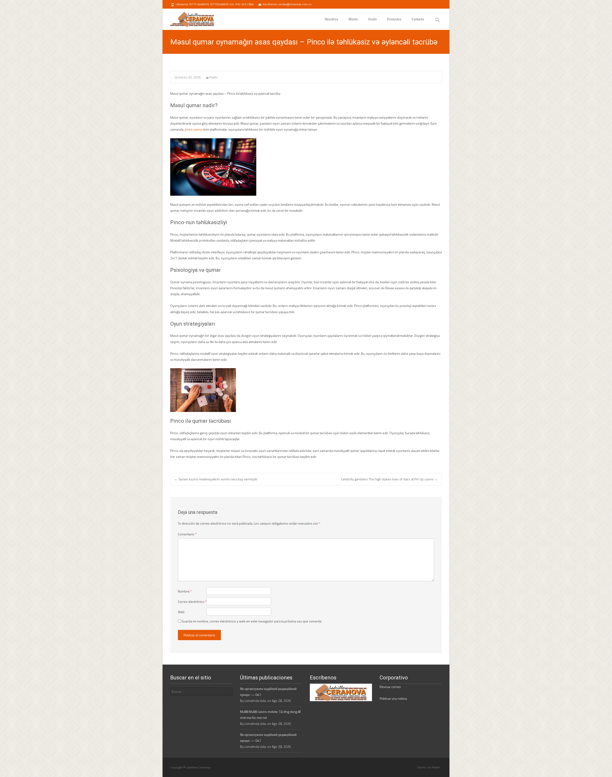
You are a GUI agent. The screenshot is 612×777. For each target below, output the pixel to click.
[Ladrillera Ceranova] (188, 18)
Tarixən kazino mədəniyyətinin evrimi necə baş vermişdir (215, 479)
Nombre (185, 591)
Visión (372, 19)
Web (181, 611)
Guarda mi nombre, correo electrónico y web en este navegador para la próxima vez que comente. (252, 621)
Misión (353, 19)
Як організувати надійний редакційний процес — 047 (268, 691)
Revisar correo (390, 686)
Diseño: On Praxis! (428, 767)
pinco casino (194, 129)
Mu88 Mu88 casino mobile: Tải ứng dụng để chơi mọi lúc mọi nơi (270, 714)
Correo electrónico (192, 601)
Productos (394, 19)
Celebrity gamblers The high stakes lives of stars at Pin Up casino (389, 479)
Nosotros (331, 19)
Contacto (418, 19)
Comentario (187, 534)
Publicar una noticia (393, 698)
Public (213, 77)
